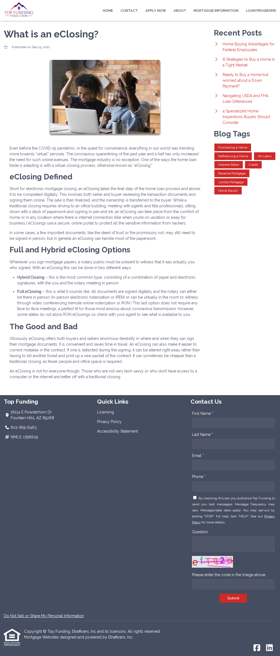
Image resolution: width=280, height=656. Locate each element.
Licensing (105, 412)
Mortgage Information (216, 10)
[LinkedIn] (269, 648)
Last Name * (202, 434)
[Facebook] (257, 648)
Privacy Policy (109, 421)
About (180, 10)
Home (108, 10)
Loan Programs (261, 10)
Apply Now (155, 10)
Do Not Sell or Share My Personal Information (44, 616)
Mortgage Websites (42, 637)
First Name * (202, 413)
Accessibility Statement (117, 431)
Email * (198, 455)
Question (200, 532)
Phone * (199, 476)
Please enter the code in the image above (228, 575)
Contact (129, 10)
